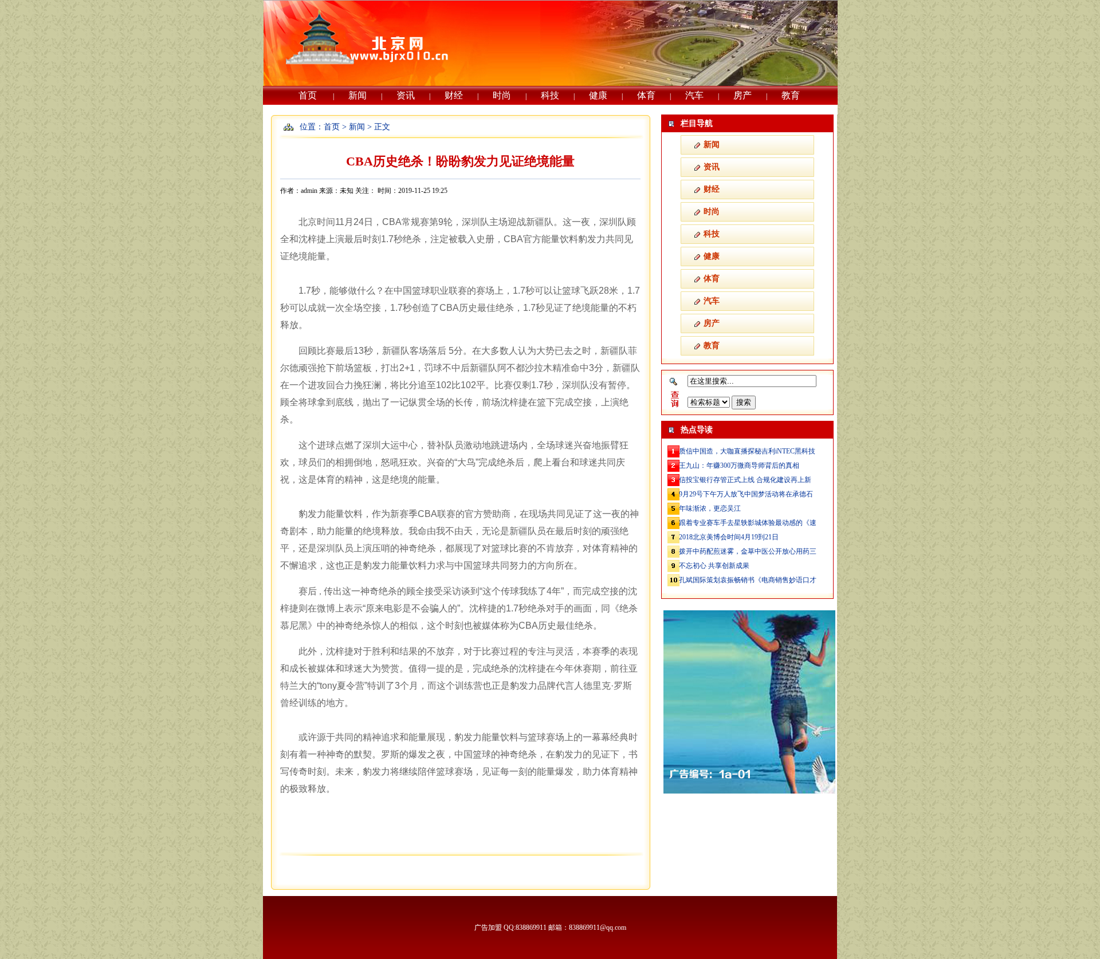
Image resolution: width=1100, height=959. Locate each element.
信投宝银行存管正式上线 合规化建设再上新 (745, 480)
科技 (550, 95)
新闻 (357, 95)
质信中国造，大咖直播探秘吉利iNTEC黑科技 (747, 451)
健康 (598, 95)
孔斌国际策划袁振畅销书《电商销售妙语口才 (747, 580)
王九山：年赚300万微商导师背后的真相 (739, 465)
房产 (742, 95)
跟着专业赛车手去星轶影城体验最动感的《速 (747, 523)
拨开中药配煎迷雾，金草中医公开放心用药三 (747, 551)
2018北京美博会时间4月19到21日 (729, 537)
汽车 (694, 95)
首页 (307, 95)
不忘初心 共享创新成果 (714, 566)
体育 (646, 95)
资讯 (405, 95)
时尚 (502, 95)
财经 (454, 95)
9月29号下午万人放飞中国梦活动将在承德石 (746, 494)
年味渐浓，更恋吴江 (710, 508)
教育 (790, 95)
